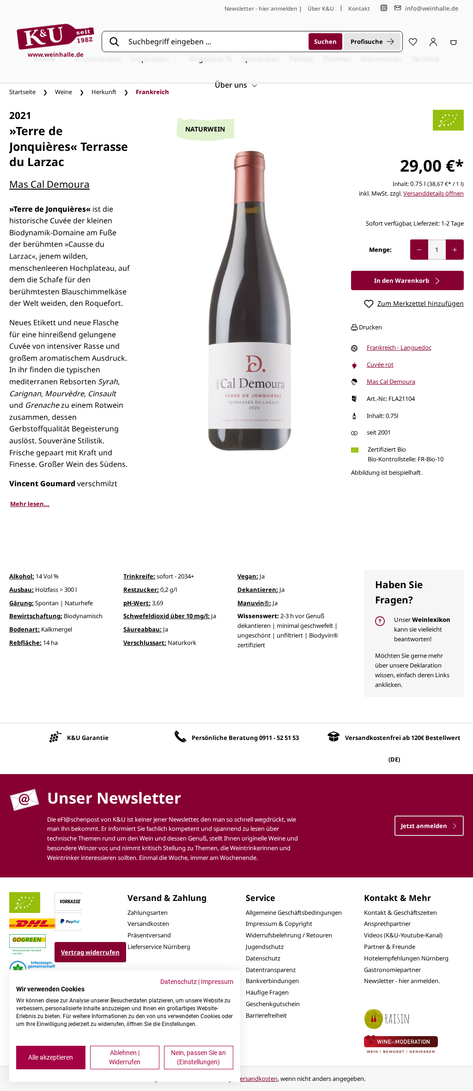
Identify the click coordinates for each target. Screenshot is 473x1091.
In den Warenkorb (402, 280)
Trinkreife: (139, 576)
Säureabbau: (142, 629)
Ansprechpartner (387, 923)
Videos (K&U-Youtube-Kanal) (403, 935)
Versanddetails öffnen (433, 193)
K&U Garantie (88, 737)
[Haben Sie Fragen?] (414, 633)
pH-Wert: (137, 603)
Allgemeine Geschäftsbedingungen (294, 912)
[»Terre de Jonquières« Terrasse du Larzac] (249, 301)
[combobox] (215, 41)
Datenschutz (263, 958)
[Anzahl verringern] (419, 249)
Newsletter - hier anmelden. (402, 981)
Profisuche (367, 41)
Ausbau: (21, 589)
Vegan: (247, 576)
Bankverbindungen (272, 981)
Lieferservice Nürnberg (158, 946)
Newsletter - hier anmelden (260, 8)
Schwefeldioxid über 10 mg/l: (166, 616)
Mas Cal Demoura (49, 184)
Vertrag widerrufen (90, 952)
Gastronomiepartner (392, 970)
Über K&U (321, 8)
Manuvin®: (254, 603)
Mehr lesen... (29, 504)
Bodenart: (24, 629)
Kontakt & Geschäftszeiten (400, 912)
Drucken (370, 327)
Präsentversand (149, 935)
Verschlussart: (144, 642)
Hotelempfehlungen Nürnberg (406, 958)
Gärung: (21, 603)
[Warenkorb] (453, 41)
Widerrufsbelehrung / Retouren (289, 935)
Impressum (217, 981)
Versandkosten (148, 923)
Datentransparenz (271, 970)
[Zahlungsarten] (70, 900)
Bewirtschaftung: (35, 616)
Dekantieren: (257, 589)
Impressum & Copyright (279, 923)
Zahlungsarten (147, 912)
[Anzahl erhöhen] (455, 249)
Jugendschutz (265, 946)
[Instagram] (383, 8)
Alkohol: (21, 576)
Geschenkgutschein (273, 1004)
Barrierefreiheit (266, 1015)
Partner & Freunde (389, 946)
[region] (249, 301)
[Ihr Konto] (433, 41)
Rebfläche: (25, 642)
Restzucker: (141, 589)
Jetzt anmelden (425, 826)
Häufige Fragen (267, 992)
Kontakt (359, 8)
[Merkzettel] (413, 41)
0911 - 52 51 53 (279, 737)
